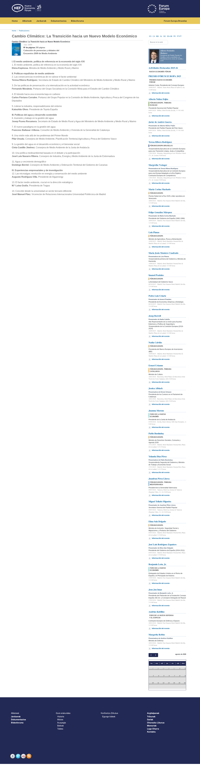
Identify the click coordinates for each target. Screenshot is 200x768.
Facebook (13, 756)
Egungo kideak (108, 716)
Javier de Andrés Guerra (160, 121)
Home (15, 21)
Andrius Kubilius (156, 611)
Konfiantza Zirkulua (109, 713)
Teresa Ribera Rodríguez (160, 141)
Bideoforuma (77, 21)
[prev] (151, 655)
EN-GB (169, 36)
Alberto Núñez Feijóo (158, 99)
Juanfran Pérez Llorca (159, 478)
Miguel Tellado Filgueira (160, 501)
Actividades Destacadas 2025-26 (163, 67)
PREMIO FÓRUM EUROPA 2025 (165, 76)
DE (164, 36)
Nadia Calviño (155, 342)
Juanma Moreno (156, 410)
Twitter (18, 756)
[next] (155, 655)
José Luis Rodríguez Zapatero (162, 544)
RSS (29, 756)
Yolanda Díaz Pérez (158, 456)
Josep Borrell (155, 315)
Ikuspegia (61, 722)
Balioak (60, 725)
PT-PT (179, 36)
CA (154, 36)
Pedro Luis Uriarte (157, 295)
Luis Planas (154, 232)
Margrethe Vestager (158, 164)
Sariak (150, 719)
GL (161, 36)
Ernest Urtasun (156, 365)
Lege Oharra (153, 728)
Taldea (60, 728)
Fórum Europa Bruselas (175, 21)
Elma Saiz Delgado (157, 521)
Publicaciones (24, 31)
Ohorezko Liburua (155, 722)
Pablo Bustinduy (156, 433)
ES (150, 36)
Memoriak (151, 725)
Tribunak (151, 716)
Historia (60, 716)
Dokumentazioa (58, 21)
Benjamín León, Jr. (157, 564)
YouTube (24, 756)
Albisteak (27, 21)
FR (174, 36)
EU (157, 36)
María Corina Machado (160, 189)
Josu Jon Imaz (155, 589)
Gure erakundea (63, 713)
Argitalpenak (153, 713)
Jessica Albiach (156, 388)
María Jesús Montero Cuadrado (163, 252)
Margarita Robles (157, 634)
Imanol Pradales (156, 275)
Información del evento (161, 93)
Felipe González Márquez (160, 212)
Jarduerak (41, 21)
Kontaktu (151, 731)
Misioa (60, 719)
